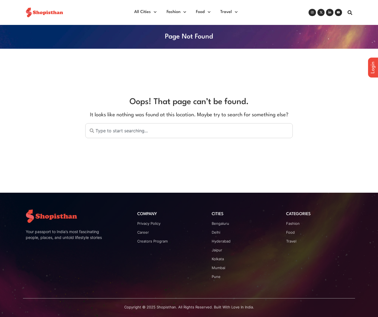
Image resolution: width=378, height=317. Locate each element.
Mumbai (218, 268)
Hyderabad (221, 241)
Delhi (216, 232)
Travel (226, 12)
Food (200, 12)
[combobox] (189, 130)
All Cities (142, 12)
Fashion (173, 12)
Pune (216, 276)
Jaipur (217, 250)
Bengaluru (220, 223)
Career (143, 232)
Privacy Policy (148, 223)
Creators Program (152, 241)
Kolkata (218, 259)
